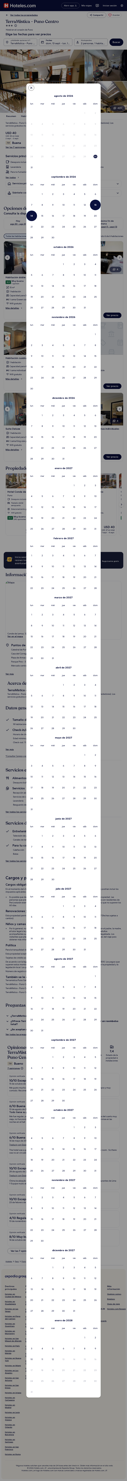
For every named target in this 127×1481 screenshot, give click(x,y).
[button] (84, 113)
